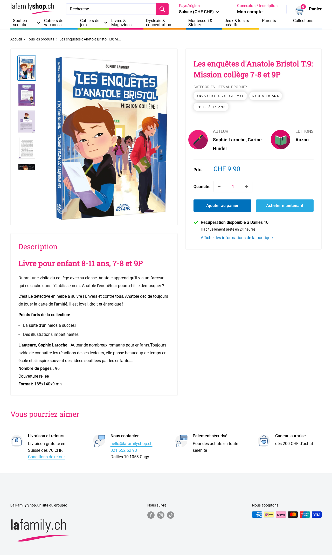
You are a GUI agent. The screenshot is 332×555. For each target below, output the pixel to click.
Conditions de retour (46, 456)
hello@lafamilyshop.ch (131, 443)
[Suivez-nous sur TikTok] (170, 515)
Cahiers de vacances (53, 23)
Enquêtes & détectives (220, 96)
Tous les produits (40, 39)
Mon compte (249, 11)
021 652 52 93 (123, 450)
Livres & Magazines (121, 23)
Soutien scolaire (20, 23)
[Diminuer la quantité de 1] (219, 186)
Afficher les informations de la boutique (237, 237)
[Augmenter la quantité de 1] (246, 186)
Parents (269, 21)
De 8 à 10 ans (266, 96)
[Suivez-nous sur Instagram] (160, 515)
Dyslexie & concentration (158, 23)
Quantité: (201, 186)
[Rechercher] (162, 9)
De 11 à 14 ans (211, 107)
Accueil (16, 39)
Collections (303, 21)
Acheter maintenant (284, 205)
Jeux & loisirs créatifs (237, 23)
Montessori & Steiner (200, 23)
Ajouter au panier (222, 205)
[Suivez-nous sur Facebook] (151, 515)
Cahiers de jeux (89, 23)
